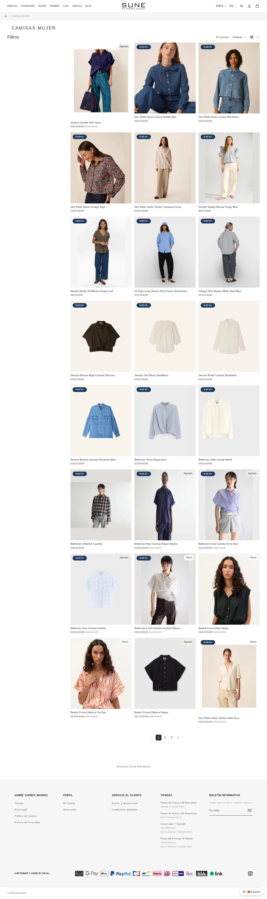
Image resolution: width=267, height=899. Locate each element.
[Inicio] (5, 16)
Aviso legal (21, 809)
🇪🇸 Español (253, 891)
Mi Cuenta (69, 803)
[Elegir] (190, 108)
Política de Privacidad (27, 822)
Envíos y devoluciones (125, 803)
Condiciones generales (125, 809)
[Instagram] (250, 873)
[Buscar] (242, 6)
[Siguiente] (178, 737)
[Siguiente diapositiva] (190, 78)
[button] (239, 37)
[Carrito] (257, 6)
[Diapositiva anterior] (139, 78)
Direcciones (70, 809)
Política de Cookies (26, 816)
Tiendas (19, 803)
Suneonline (21, 893)
